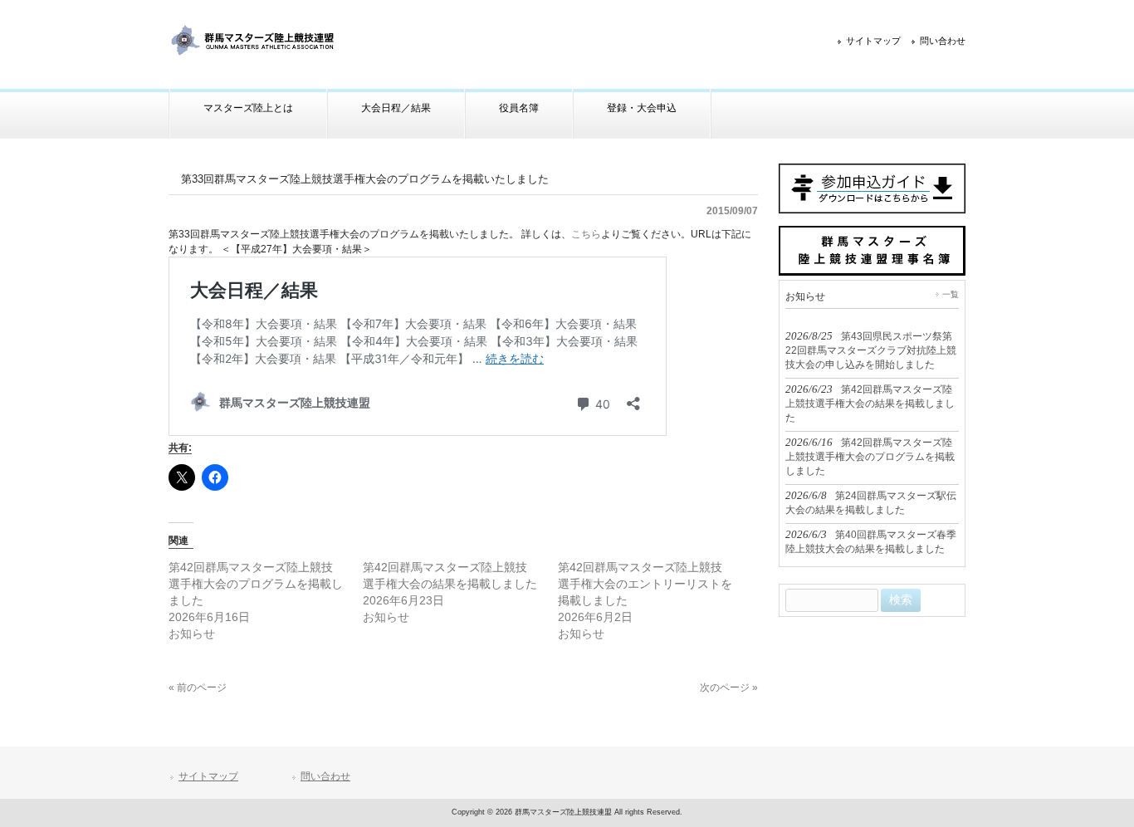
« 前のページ (198, 687)
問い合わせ (942, 41)
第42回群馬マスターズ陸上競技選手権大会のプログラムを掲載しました (256, 583)
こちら (586, 234)
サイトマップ (873, 41)
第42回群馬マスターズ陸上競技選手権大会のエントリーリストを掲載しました (645, 583)
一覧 (950, 294)
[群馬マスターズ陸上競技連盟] (254, 51)
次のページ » (729, 687)
